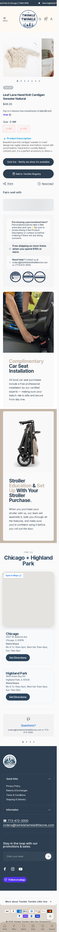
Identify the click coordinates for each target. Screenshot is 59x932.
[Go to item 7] (39, 81)
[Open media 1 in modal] (36, 44)
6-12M (23, 128)
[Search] (40, 19)
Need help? (48, 183)
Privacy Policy (13, 786)
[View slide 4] (34, 742)
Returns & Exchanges (16, 790)
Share (10, 183)
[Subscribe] (48, 856)
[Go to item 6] (36, 81)
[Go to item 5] (32, 81)
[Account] (51, 19)
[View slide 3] (30, 742)
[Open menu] (4, 18)
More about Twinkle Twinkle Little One (28, 901)
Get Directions (17, 657)
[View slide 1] (23, 742)
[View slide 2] (26, 742)
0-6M (9, 128)
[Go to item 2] (21, 81)
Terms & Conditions (16, 795)
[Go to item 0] (17, 81)
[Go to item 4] (28, 81)
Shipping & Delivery (16, 799)
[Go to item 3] (25, 81)
